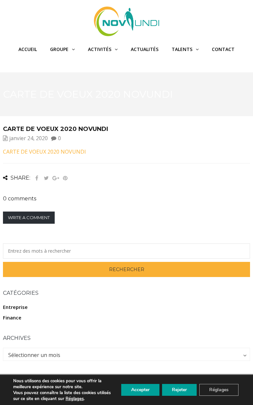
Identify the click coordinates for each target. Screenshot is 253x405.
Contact (223, 49)
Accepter (140, 390)
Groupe (59, 49)
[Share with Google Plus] (55, 178)
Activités (99, 49)
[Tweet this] (46, 178)
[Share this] (36, 178)
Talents (182, 49)
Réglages (75, 399)
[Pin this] (65, 178)
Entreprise (15, 307)
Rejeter (179, 390)
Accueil (27, 49)
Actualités (144, 49)
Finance (12, 317)
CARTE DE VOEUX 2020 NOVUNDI (44, 151)
